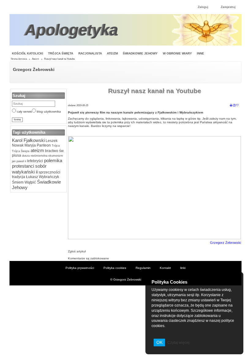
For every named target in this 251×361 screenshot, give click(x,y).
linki (182, 268)
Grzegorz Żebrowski (33, 69)
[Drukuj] (231, 105)
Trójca (55, 145)
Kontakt (165, 268)
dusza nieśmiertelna (34, 155)
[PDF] (234, 105)
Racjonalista (90, 53)
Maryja (30, 145)
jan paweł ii (19, 161)
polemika (52, 160)
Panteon (43, 145)
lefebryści (34, 161)
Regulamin (143, 268)
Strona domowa (19, 59)
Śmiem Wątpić (24, 182)
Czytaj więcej (178, 343)
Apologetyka (71, 30)
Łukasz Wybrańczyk (42, 177)
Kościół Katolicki (27, 53)
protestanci (23, 166)
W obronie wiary (177, 53)
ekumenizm (55, 155)
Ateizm (112, 53)
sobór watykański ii (29, 168)
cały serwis (24, 111)
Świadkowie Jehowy (140, 53)
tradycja (18, 177)
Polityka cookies (114, 268)
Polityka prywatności (80, 268)
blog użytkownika (48, 111)
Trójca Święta (60, 53)
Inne (200, 53)
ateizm (36, 150)
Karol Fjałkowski (28, 140)
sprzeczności (49, 172)
